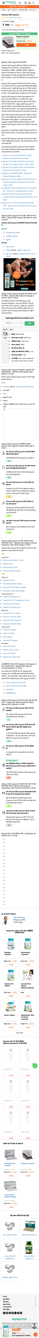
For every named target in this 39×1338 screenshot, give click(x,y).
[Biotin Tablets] (10, 1006)
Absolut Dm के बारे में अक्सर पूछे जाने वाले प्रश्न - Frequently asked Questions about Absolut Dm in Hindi (20, 197)
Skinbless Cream (9, 580)
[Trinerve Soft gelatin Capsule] (11, 1186)
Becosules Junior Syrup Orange (14, 591)
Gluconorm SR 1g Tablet (11, 613)
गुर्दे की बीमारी (10, 690)
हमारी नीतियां (6, 1299)
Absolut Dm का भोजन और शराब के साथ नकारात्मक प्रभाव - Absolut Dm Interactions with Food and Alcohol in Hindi (19, 206)
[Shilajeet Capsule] (10, 943)
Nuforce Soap (8, 564)
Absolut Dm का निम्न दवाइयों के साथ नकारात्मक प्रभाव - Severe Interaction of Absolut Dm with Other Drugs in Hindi (20, 182)
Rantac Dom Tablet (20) (11, 657)
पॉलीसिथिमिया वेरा (11, 693)
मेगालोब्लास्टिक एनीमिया (13, 233)
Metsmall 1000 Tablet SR (12, 620)
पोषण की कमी (10, 247)
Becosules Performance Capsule (14, 587)
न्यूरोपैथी (8, 240)
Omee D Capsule (9, 633)
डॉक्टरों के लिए (6, 1304)
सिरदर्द (5, 394)
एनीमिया (8, 250)
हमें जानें (5, 1296)
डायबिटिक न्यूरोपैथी (11, 236)
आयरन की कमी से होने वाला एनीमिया (16, 686)
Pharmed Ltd (10, 51)
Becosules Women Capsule (12, 584)
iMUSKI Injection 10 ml (11, 650)
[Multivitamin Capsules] (27, 943)
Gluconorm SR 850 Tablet (12, 624)
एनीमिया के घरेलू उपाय (23, 250)
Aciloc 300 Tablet (9, 646)
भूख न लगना (9, 254)
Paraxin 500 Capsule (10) (11, 597)
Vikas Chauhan (19, 917)
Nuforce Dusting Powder (11, 571)
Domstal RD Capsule (10, 640)
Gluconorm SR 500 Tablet (12, 617)
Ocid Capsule (7, 637)
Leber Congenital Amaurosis (16, 682)
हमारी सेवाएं (5, 1301)
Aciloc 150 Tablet (9, 653)
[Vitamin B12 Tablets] (10, 975)
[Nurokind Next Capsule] (11, 1154)
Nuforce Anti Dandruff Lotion (13, 560)
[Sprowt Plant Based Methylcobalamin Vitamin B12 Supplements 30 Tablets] (27, 975)
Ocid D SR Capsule (9, 630)
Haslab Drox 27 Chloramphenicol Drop (16, 600)
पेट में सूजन (6, 387)
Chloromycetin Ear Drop (11, 604)
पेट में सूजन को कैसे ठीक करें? (24, 387)
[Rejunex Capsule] (8, 42)
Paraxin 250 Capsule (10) (11, 607)
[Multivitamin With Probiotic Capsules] (27, 1006)
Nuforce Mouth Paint (10, 567)
